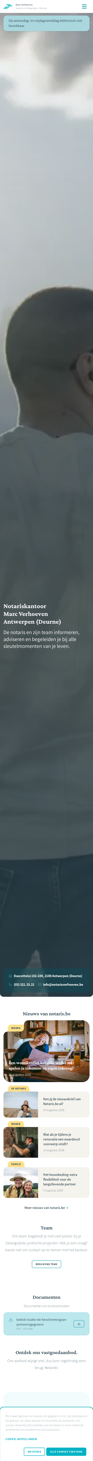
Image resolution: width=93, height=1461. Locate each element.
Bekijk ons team (46, 1264)
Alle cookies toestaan (66, 1451)
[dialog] (46, 1434)
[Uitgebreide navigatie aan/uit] (84, 6)
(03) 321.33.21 (24, 984)
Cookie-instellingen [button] (21, 1439)
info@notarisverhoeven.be (63, 984)
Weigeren (34, 1451)
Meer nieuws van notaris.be (44, 1208)
